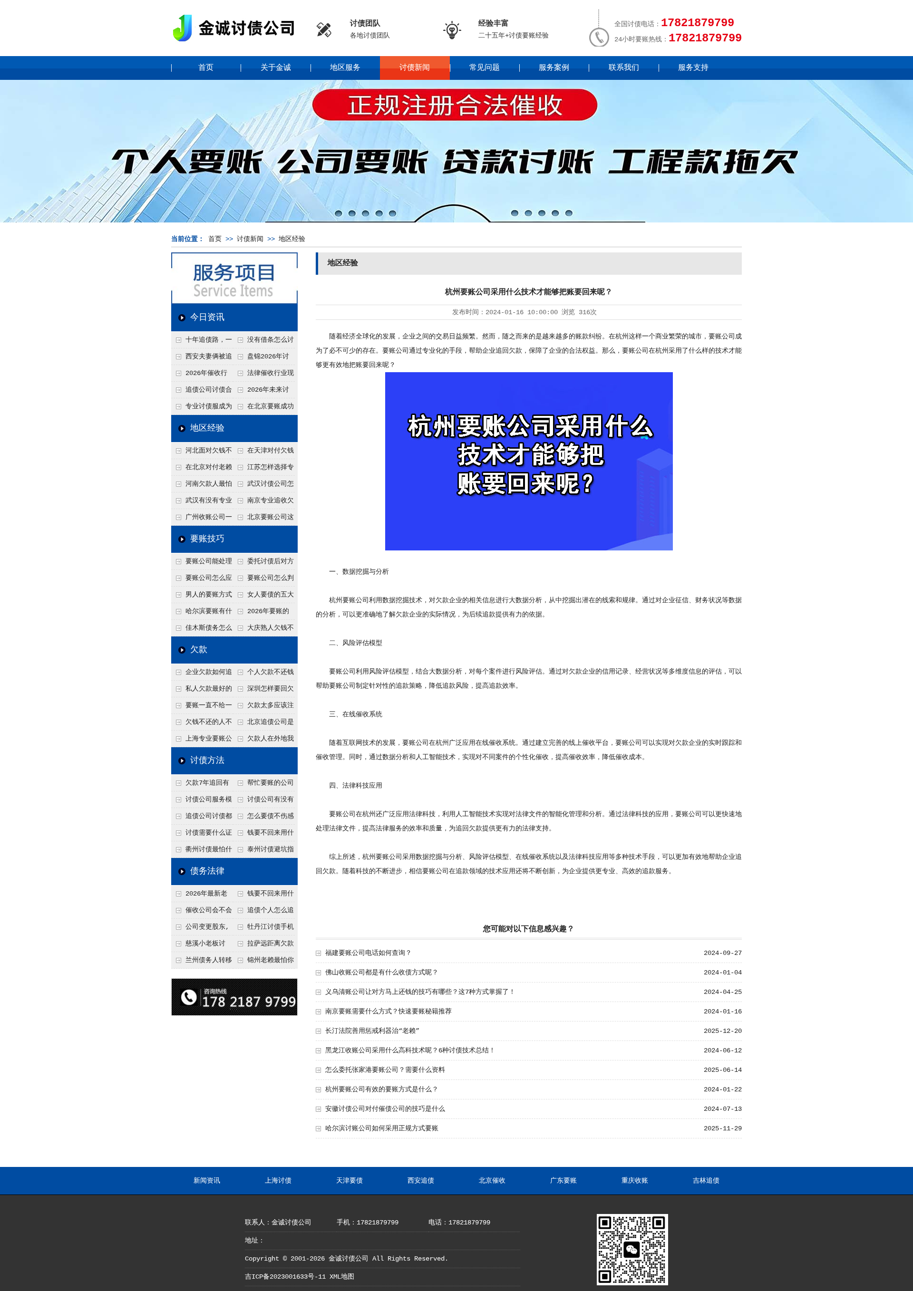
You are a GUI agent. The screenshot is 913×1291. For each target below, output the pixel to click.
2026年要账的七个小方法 (261, 613)
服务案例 (554, 68)
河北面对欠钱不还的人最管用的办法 (201, 453)
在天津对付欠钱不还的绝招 (263, 453)
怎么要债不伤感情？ (263, 818)
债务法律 (207, 871)
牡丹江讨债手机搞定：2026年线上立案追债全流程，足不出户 (264, 929)
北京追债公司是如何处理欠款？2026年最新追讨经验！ (264, 724)
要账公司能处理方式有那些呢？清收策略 (201, 564)
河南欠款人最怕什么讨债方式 (201, 486)
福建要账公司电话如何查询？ (368, 953)
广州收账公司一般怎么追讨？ (201, 519)
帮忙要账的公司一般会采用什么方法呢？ (263, 785)
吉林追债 (706, 1181)
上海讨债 (278, 1181)
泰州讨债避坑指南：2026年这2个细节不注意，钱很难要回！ (263, 852)
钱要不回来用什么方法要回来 (263, 835)
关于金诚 (276, 68)
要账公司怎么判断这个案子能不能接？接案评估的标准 (263, 580)
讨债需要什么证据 (201, 835)
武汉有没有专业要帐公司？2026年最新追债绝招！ (202, 503)
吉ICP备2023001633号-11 (285, 1277)
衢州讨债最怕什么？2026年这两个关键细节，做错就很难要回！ (202, 852)
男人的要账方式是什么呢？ (201, 597)
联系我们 (624, 68)
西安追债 (421, 1181)
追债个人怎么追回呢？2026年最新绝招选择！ (264, 912)
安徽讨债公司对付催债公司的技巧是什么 (385, 1109)
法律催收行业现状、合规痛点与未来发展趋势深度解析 (263, 375)
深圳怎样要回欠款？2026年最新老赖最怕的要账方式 (264, 691)
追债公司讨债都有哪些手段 (201, 818)
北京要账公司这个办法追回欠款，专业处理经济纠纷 (263, 519)
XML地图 (342, 1277)
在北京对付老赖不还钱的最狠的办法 (201, 469)
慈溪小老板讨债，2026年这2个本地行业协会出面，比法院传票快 (201, 946)
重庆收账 (635, 1181)
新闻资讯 (207, 1181)
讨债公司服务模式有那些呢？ (201, 802)
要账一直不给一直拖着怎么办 (201, 708)
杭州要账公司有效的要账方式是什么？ (381, 1089)
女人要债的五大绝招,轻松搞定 (263, 597)
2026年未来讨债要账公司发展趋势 (263, 392)
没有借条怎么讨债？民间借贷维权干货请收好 (263, 342)
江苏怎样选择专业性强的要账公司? (263, 469)
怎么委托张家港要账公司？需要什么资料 (385, 1070)
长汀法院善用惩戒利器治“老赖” (372, 1031)
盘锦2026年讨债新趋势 (261, 359)
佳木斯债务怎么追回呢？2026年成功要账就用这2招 (202, 630)
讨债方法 (207, 760)
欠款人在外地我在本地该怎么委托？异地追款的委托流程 (263, 741)
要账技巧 (207, 539)
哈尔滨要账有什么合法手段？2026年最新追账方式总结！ (202, 613)
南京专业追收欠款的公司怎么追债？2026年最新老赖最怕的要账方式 (264, 503)
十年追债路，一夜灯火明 (201, 342)
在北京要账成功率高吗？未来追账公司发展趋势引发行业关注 (263, 409)
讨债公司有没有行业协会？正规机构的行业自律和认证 (263, 802)
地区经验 (292, 239)
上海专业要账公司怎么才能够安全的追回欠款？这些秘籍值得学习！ (201, 741)
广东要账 (563, 1181)
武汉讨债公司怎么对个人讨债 (263, 486)
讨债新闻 (414, 68)
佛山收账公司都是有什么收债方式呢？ (381, 972)
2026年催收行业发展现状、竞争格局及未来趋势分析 (201, 375)
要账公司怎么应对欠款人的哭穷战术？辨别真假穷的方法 (201, 580)
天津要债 (349, 1181)
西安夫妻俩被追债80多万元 (201, 359)
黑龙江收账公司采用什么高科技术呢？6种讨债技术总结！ (410, 1050)
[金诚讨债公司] (236, 43)
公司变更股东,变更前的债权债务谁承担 (201, 929)
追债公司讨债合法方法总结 (201, 392)
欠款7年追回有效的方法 (200, 785)
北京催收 (492, 1181)
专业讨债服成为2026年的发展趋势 (201, 409)
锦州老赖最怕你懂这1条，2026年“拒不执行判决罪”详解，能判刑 (263, 962)
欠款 (198, 650)
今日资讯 (207, 317)
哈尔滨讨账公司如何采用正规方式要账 (381, 1128)
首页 (206, 68)
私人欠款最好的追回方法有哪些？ (201, 691)
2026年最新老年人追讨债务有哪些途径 (201, 896)
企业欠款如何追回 (201, 674)
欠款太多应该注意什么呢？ (263, 708)
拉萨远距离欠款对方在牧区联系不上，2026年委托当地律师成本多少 (264, 946)
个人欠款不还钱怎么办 (263, 674)
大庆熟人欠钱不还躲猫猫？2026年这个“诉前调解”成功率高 (264, 630)
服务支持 (693, 68)
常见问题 (484, 68)
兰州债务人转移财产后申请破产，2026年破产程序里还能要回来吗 (201, 962)
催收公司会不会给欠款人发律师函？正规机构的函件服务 (201, 912)
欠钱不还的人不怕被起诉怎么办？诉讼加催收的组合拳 (201, 724)
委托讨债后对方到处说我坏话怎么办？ (263, 564)
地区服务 (345, 68)
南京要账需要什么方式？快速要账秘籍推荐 (388, 1011)
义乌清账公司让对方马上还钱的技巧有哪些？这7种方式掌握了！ (420, 992)
